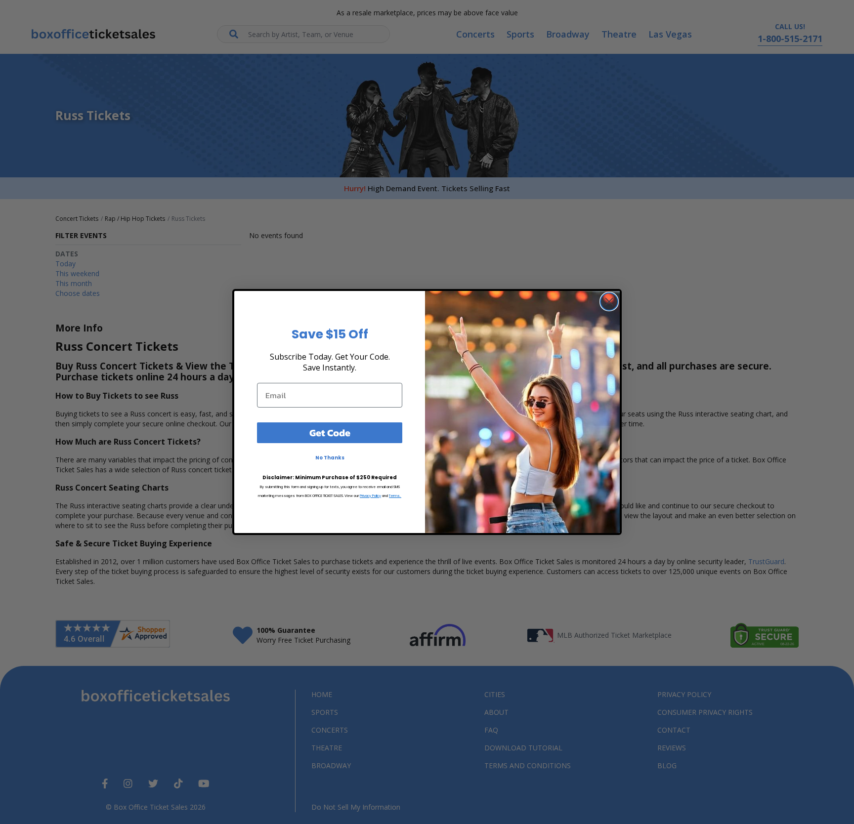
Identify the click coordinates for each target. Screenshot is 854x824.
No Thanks (329, 457)
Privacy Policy (370, 496)
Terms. (395, 496)
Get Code (329, 432)
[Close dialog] (609, 301)
